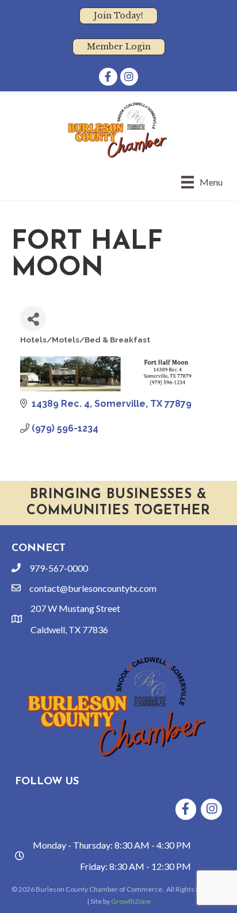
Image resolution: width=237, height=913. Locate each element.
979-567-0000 (58, 568)
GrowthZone (131, 901)
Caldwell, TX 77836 (69, 629)
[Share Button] (33, 319)
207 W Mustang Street (75, 608)
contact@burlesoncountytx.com (92, 588)
